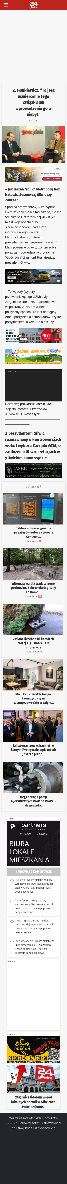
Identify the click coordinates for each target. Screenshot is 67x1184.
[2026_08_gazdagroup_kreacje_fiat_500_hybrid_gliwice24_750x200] (33, 276)
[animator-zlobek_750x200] (33, 356)
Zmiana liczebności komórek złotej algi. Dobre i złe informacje (33, 643)
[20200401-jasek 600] (33, 469)
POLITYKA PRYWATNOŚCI (46, 1123)
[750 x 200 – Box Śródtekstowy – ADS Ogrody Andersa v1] (33, 335)
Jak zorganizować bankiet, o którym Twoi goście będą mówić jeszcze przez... (33, 750)
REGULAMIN (51, 1118)
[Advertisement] (33, 45)
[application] (33, 385)
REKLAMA (17, 1128)
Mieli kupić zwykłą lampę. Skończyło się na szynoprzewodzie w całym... (33, 698)
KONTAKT (24, 1123)
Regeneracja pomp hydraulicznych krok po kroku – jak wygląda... (33, 801)
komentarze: (33, 541)
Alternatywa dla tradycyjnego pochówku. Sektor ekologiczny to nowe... (33, 588)
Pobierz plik (12, 371)
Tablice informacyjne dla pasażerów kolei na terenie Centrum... (33, 532)
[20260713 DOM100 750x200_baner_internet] (33, 174)
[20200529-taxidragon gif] (33, 1049)
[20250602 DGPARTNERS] (33, 842)
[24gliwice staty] (33, 1087)
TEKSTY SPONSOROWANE (40, 1128)
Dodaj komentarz (33, 651)
